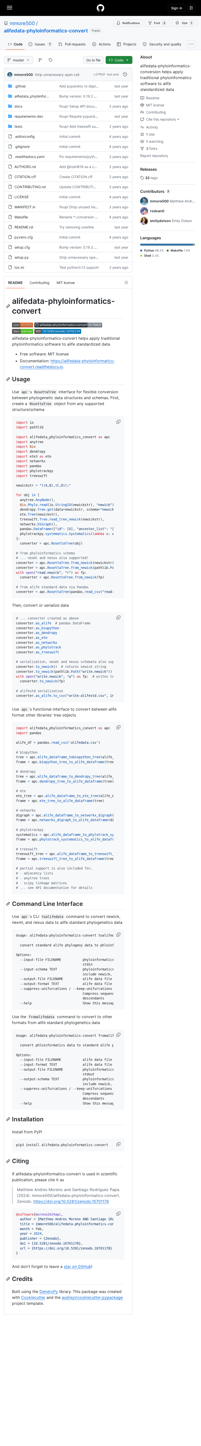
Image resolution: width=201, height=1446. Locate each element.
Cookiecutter (33, 1297)
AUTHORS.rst (25, 167)
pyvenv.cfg (23, 237)
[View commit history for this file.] (125, 74)
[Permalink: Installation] (8, 1119)
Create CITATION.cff (75, 177)
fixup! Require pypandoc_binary (85, 116)
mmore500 (22, 23)
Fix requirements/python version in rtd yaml (94, 156)
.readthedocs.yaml (29, 156)
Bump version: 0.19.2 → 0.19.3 (83, 96)
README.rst (23, 227)
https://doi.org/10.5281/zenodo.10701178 (71, 1201)
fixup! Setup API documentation (84, 106)
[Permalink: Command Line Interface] (8, 903)
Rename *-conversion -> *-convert (86, 217)
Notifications (131, 23)
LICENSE (21, 197)
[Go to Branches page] (40, 60)
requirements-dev (28, 116)
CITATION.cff (25, 177)
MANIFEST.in (24, 207)
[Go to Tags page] (50, 60)
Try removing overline (76, 227)
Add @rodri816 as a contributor (84, 167)
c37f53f (99, 74)
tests (18, 126)
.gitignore (22, 146)
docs (18, 106)
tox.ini (19, 267)
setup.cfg (22, 247)
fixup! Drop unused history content (87, 207)
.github (20, 86)
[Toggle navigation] (9, 7)
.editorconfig (24, 136)
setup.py (21, 257)
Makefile (21, 217)
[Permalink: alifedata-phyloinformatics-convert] (8, 306)
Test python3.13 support (79, 267)
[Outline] (126, 282)
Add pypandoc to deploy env (82, 86)
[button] (118, 421)
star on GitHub (77, 1266)
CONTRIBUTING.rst (30, 187)
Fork (159, 23)
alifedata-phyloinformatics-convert (46, 31)
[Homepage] (100, 8)
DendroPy (48, 1291)
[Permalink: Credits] (8, 1278)
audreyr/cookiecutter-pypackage (92, 1297)
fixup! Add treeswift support (81, 126)
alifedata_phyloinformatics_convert (42, 96)
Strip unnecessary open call (57, 74)
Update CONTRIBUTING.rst (81, 187)
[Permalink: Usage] (8, 379)
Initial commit (69, 136)
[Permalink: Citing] (8, 1161)
